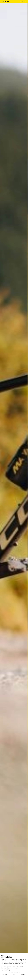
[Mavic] (6, 1)
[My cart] (23, 2)
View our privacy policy (5, 970)
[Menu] (25, 2)
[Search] (20, 2)
